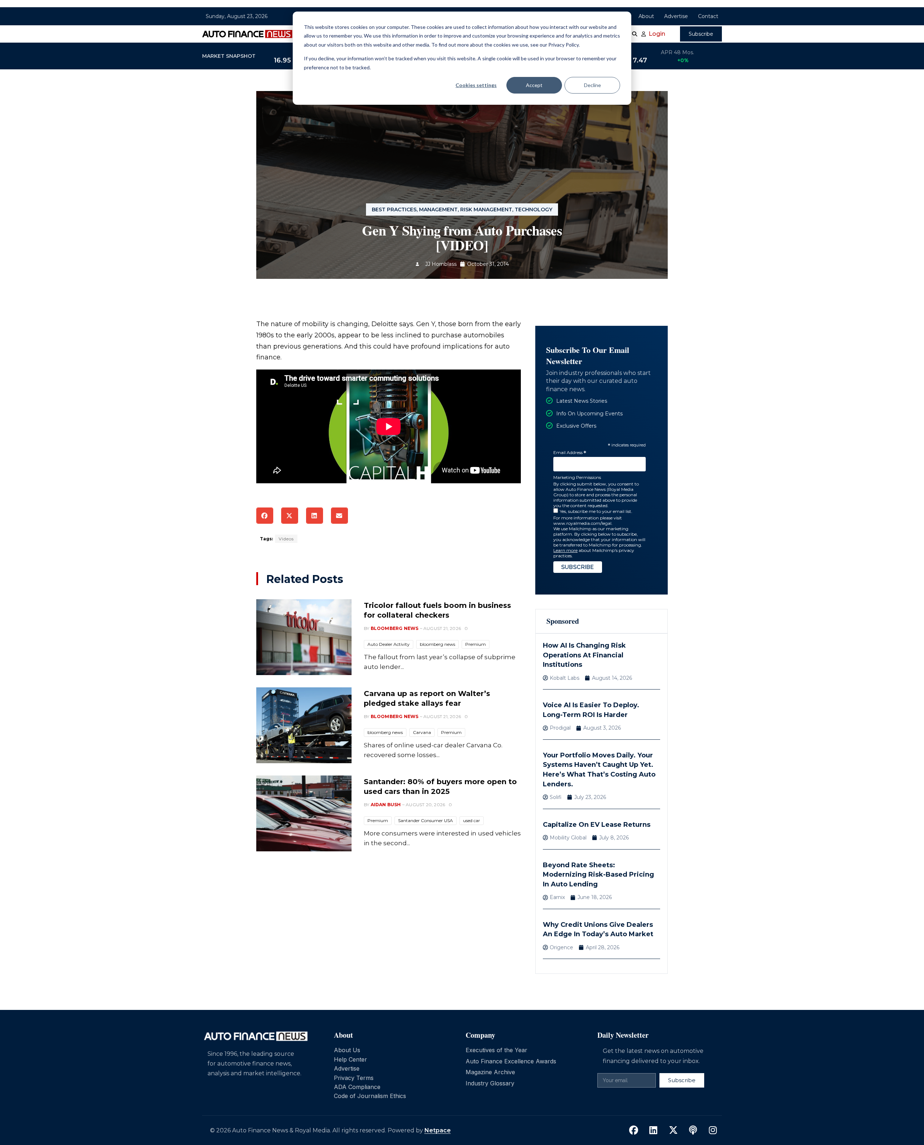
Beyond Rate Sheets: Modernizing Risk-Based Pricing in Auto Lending (598, 874)
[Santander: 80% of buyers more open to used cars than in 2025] (304, 813)
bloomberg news (437, 644)
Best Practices (394, 209)
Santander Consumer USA (425, 820)
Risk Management (486, 209)
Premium (475, 644)
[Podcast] (693, 1131)
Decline (592, 85)
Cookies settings (476, 85)
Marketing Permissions (577, 477)
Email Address (569, 453)
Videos (286, 538)
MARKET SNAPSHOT (229, 56)
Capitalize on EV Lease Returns (596, 825)
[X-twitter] (673, 1131)
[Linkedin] (653, 1131)
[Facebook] (633, 1131)
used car (471, 820)
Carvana (422, 732)
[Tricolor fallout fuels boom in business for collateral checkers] (304, 637)
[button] (264, 515)
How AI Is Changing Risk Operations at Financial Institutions (584, 655)
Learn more (565, 550)
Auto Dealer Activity (388, 644)
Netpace (437, 1130)
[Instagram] (713, 1131)
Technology (533, 209)
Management (438, 209)
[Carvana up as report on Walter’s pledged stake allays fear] (304, 725)
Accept (534, 85)
